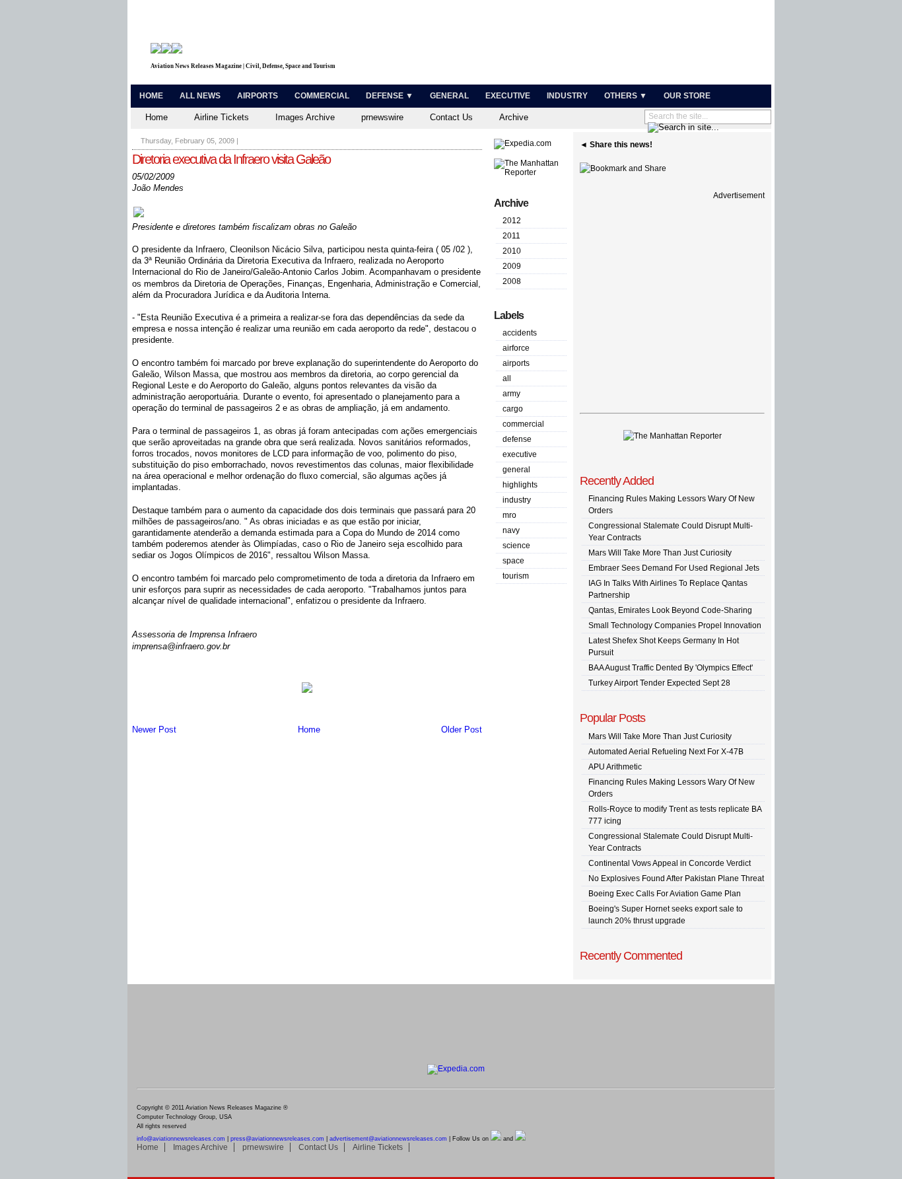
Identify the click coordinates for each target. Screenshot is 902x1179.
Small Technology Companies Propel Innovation (674, 625)
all (507, 378)
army (511, 393)
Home (151, 95)
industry (517, 500)
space (513, 560)
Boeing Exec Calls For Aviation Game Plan (664, 893)
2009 (512, 266)
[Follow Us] (496, 1138)
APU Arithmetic (615, 766)
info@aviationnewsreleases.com (181, 1138)
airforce (516, 348)
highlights (520, 484)
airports (516, 363)
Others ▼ (625, 95)
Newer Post (154, 729)
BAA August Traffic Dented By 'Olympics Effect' (670, 667)
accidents (520, 333)
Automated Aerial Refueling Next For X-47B (666, 751)
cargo (513, 408)
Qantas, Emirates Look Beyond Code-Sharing (670, 610)
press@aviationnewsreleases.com (277, 1138)
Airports (257, 95)
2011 (511, 235)
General (449, 95)
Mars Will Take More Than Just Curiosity (660, 552)
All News (200, 95)
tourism (516, 576)
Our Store (687, 95)
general (516, 469)
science (516, 545)
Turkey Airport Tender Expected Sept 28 (659, 683)
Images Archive (305, 117)
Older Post (461, 729)
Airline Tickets (221, 117)
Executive (507, 95)
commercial (523, 424)
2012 (512, 220)
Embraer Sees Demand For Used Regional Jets (673, 568)
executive (520, 454)
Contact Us (451, 117)
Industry (567, 95)
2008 (512, 281)
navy (511, 530)
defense (517, 439)
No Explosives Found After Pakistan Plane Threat (676, 878)
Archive (513, 117)
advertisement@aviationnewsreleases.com (388, 1138)
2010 (512, 251)
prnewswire (382, 117)
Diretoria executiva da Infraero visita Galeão (231, 159)
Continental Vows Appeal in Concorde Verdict (669, 863)
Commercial (322, 95)
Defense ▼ (389, 95)
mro (509, 515)
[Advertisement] (613, 45)
